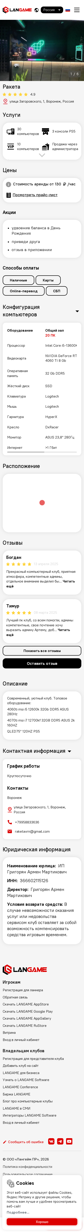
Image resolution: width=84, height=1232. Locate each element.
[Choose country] (36, 10)
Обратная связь (15, 997)
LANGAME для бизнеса (21, 1072)
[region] (42, 389)
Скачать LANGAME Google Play (28, 1011)
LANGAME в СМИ (16, 1108)
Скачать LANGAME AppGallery (27, 1018)
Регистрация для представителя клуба (33, 1058)
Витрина (9, 1032)
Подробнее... (18, 1212)
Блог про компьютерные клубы (28, 1101)
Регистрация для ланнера (23, 990)
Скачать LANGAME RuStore (25, 1025)
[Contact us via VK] (51, 1141)
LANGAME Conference (20, 1087)
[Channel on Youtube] (69, 1141)
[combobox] (52, 10)
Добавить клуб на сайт (21, 1065)
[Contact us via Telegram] (60, 1141)
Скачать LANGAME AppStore (26, 1004)
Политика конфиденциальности (27, 1166)
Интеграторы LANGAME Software (29, 1115)
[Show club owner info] (8, 184)
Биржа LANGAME (16, 1094)
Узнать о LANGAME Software (26, 1079)
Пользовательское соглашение (28, 1174)
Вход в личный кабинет (21, 1039)
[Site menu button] (76, 9)
